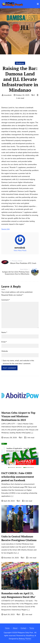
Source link (5, 229)
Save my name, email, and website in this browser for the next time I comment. (18, 362)
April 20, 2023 (9, 614)
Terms (31, 628)
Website (4, 351)
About (15, 628)
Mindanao (20, 63)
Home (7, 628)
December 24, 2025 (11, 558)
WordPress (30, 635)
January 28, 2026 (10, 437)
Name (4, 332)
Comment (5, 300)
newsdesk (7, 95)
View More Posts (20, 250)
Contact (23, 628)
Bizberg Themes (25, 639)
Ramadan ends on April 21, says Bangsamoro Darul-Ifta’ (18, 595)
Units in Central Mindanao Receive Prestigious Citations (18, 538)
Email (4, 342)
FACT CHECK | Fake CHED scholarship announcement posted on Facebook (17, 476)
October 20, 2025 (22, 95)
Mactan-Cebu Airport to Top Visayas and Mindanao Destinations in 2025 (18, 416)
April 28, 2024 (9, 501)
